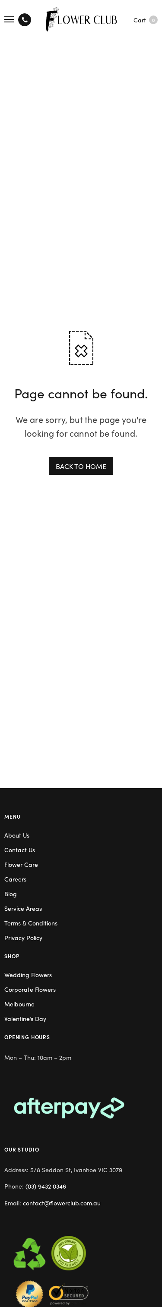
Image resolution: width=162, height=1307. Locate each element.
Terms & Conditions (30, 923)
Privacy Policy (23, 937)
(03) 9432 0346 (45, 1186)
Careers (15, 879)
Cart (144, 20)
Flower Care (21, 864)
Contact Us (19, 849)
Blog (10, 893)
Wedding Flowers (28, 974)
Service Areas (23, 908)
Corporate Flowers (30, 989)
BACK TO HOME (81, 466)
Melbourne (19, 1004)
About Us (16, 835)
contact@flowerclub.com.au (62, 1202)
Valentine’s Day (25, 1018)
